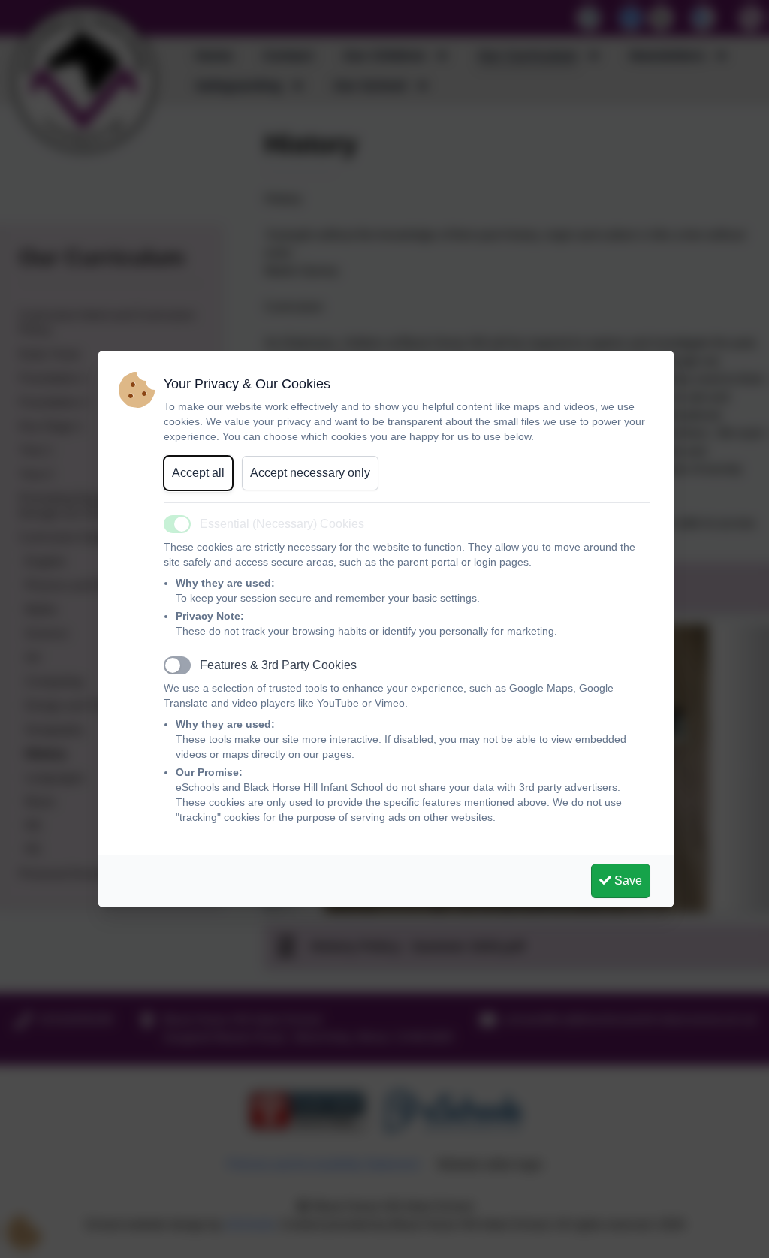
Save (626, 880)
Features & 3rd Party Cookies (278, 665)
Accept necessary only (310, 472)
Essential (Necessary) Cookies (282, 523)
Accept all (198, 472)
